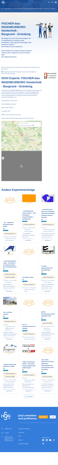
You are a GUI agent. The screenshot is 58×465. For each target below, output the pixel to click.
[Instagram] (43, 444)
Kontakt (20, 440)
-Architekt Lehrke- (28, 277)
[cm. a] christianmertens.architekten (29, 326)
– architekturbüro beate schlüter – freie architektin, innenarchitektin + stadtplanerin (29, 215)
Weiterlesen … (29, 240)
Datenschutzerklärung (24, 428)
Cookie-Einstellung (23, 444)
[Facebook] (43, 440)
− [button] (3, 125)
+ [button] (3, 123)
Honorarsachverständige (8, 73)
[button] (55, 2)
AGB (19, 436)
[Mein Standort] (33, 125)
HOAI (2, 8)
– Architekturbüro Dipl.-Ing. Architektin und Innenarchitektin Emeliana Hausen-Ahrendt (48, 213)
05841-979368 (9, 107)
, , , (20, 118)
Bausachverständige (17, 8)
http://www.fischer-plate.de (13, 114)
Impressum (21, 432)
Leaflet (24, 150)
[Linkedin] (47, 440)
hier (5, 69)
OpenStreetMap (34, 150)
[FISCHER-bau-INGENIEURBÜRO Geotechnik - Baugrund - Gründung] (21, 134)
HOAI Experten (7, 8)
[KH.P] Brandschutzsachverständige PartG (48, 314)
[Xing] (54, 440)
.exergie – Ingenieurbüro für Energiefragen (47, 268)
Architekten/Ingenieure (16, 72)
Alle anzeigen (29, 396)
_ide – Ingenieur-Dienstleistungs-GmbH (8, 224)
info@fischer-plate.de (10, 104)
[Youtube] (50, 440)
